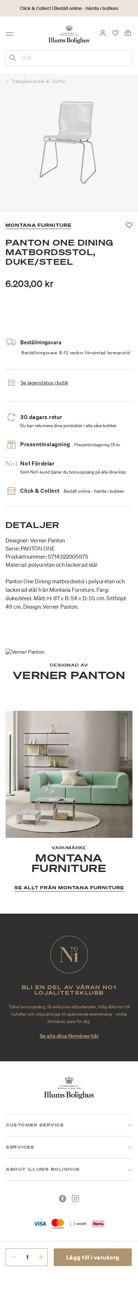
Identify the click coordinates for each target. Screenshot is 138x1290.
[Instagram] (75, 1198)
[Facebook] (62, 1198)
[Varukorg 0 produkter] (128, 32)
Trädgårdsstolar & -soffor (38, 81)
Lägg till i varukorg (93, 1257)
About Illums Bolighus (43, 1169)
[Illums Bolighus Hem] (69, 34)
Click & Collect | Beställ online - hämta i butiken (69, 8)
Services (20, 1147)
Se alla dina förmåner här (69, 1035)
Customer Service (35, 1125)
